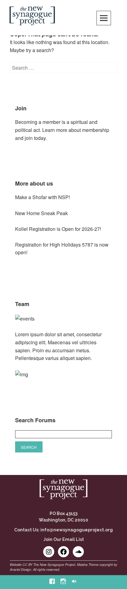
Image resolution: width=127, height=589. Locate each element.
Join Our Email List (63, 539)
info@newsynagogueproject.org (76, 529)
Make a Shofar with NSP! (42, 197)
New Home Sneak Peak (41, 213)
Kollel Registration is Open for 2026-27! (58, 228)
